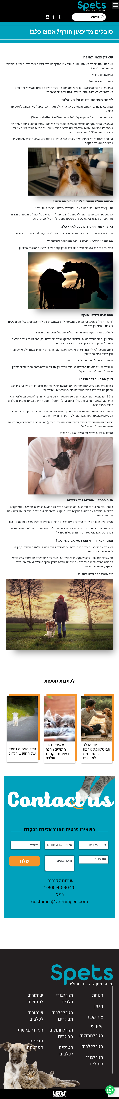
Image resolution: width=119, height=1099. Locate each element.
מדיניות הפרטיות (35, 1044)
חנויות (97, 995)
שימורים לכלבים (35, 1016)
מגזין (98, 1006)
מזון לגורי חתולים (94, 1060)
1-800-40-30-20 (59, 887)
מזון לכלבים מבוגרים (62, 1016)
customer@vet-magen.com (59, 901)
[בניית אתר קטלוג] (59, 1094)
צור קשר (95, 1017)
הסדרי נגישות (30, 1030)
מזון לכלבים (92, 1046)
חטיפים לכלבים (66, 1050)
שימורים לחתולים (35, 998)
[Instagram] (47, 17)
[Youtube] (59, 17)
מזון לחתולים (91, 1035)
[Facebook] (53, 17)
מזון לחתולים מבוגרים (61, 1033)
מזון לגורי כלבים (64, 998)
